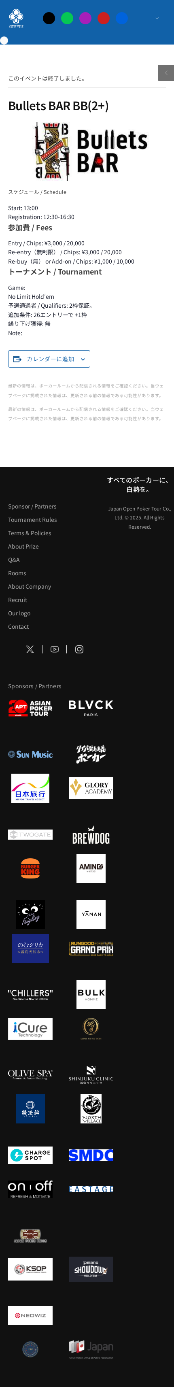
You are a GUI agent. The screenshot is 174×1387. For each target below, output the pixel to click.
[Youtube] (104, 18)
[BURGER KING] (30, 868)
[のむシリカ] (30, 948)
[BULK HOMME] (91, 994)
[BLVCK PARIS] (91, 708)
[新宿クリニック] (91, 1075)
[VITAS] (91, 868)
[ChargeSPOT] (30, 1155)
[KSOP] (30, 1269)
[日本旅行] (30, 788)
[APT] (30, 708)
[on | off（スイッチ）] (30, 1189)
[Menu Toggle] (149, 18)
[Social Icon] (30, 649)
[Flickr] (122, 18)
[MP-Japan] (91, 1349)
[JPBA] (30, 1349)
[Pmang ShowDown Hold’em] (91, 1269)
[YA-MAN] (91, 914)
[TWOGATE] (30, 834)
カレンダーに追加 (50, 359)
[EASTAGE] (91, 1189)
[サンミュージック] (30, 754)
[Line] (67, 18)
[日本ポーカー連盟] (30, 1235)
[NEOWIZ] (30, 1315)
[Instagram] (85, 18)
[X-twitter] (49, 18)
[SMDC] (91, 1155)
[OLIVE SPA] (30, 1075)
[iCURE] (30, 1028)
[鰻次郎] (30, 1109)
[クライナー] (30, 914)
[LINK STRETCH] (91, 1028)
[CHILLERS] (30, 994)
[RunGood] (91, 948)
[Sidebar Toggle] (166, 73)
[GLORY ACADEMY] (91, 788)
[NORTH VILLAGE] (91, 1109)
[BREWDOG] (91, 834)
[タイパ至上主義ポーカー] (91, 754)
